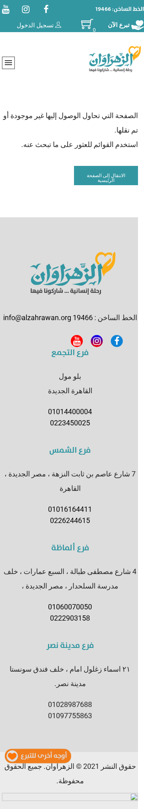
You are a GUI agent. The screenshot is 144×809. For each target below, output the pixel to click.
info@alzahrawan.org (37, 317)
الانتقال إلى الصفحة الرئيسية (106, 178)
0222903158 (70, 618)
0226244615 (70, 520)
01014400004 (70, 411)
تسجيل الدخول (36, 25)
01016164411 (70, 509)
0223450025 (70, 423)
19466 (103, 9)
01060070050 (70, 607)
